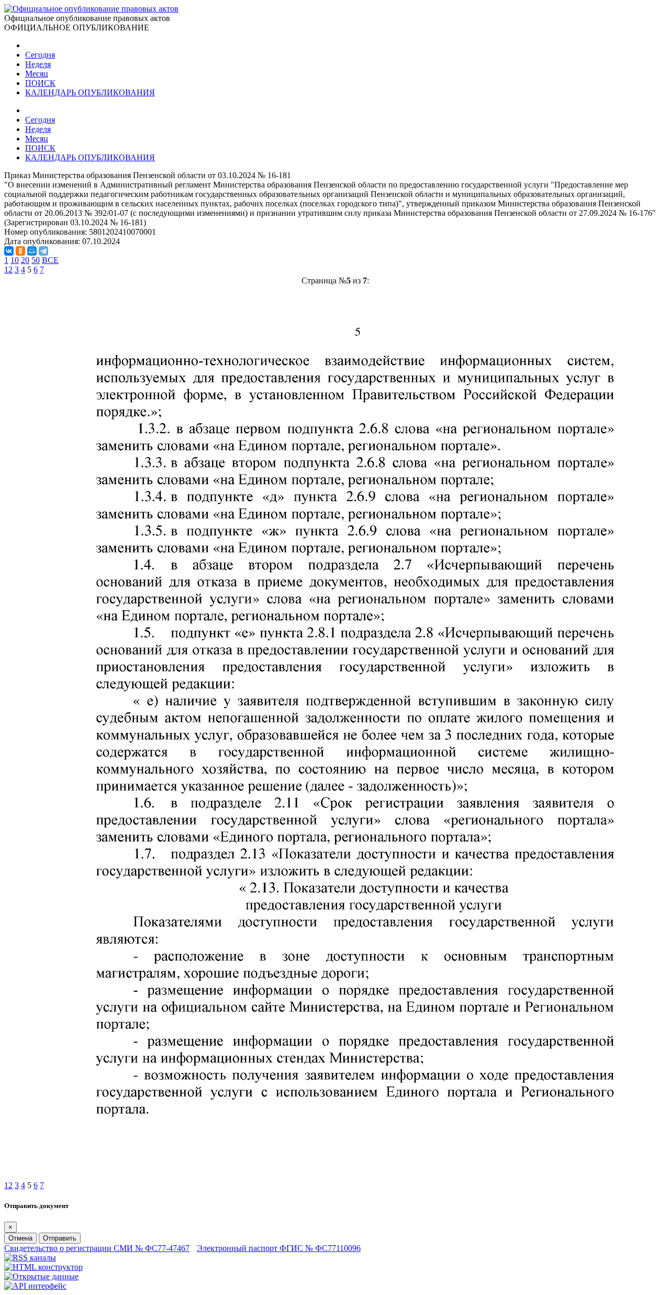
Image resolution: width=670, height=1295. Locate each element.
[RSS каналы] (30, 1257)
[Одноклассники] (20, 251)
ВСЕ (50, 260)
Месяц (36, 73)
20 (25, 260)
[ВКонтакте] (9, 251)
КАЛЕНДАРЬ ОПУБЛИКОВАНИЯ (90, 92)
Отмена (20, 1238)
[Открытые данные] (41, 1276)
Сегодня (40, 54)
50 (35, 260)
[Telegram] (43, 251)
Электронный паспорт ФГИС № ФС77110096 (279, 1248)
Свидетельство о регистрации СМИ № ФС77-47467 (96, 1248)
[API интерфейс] (35, 1285)
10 (14, 260)
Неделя (38, 64)
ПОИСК (40, 83)
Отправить (59, 1238)
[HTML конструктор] (43, 1267)
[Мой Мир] (32, 251)
